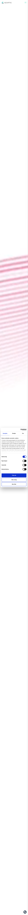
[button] (25, 3)
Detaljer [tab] (14, 433)
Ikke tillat (14, 484)
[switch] (24, 461)
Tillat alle (14, 475)
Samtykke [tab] (5, 433)
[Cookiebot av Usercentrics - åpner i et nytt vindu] (20, 430)
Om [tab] (23, 433)
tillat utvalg (14, 479)
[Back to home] (7, 3)
